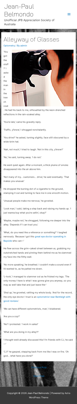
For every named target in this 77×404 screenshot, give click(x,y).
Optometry (9, 45)
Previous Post (39, 367)
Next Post (38, 376)
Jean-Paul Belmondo (19, 10)
